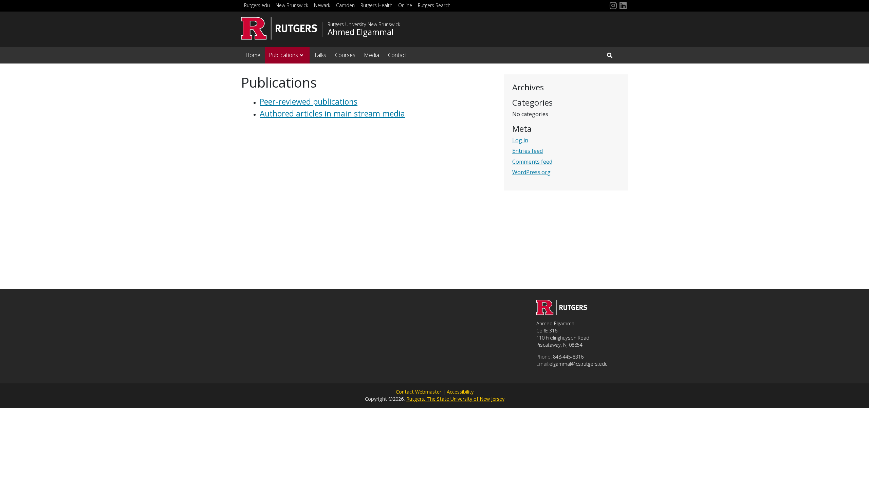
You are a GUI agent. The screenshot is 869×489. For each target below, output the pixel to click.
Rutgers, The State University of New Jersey (455, 399)
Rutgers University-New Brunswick (364, 24)
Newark (322, 5)
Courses (345, 55)
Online (405, 5)
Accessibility (460, 391)
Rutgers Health (376, 5)
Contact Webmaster (418, 391)
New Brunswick (292, 5)
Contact (397, 55)
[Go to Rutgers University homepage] (279, 28)
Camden (345, 5)
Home (252, 55)
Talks (320, 55)
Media (371, 55)
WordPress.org (531, 172)
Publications (283, 55)
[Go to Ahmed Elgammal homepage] (561, 312)
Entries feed (527, 151)
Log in (520, 140)
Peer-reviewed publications (308, 101)
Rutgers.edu (257, 5)
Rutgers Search (434, 5)
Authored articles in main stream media (332, 113)
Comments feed (532, 161)
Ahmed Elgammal (360, 32)
